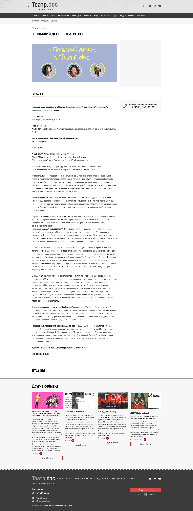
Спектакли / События (60, 16)
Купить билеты (47, 458)
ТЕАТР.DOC (35, 21)
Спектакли (75, 479)
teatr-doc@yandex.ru (42, 501)
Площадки (76, 16)
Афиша (45, 16)
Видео (123, 16)
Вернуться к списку (40, 28)
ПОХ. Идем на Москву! (107, 412)
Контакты (141, 16)
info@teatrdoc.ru (41, 498)
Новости (87, 16)
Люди (96, 16)
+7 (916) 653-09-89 (143, 107)
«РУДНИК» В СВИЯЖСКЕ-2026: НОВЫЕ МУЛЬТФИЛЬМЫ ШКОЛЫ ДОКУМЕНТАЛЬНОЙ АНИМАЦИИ (46, 414)
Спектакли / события (49, 21)
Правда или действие (139, 413)
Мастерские (106, 16)
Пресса (131, 16)
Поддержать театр (146, 490)
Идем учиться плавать (74, 412)
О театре (35, 16)
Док (115, 16)
